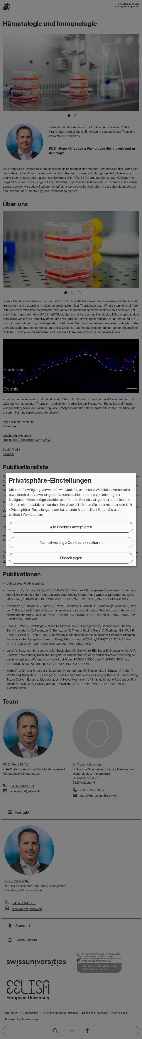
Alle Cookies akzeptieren (71, 527)
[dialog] (71, 519)
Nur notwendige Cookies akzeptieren (71, 542)
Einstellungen (71, 558)
